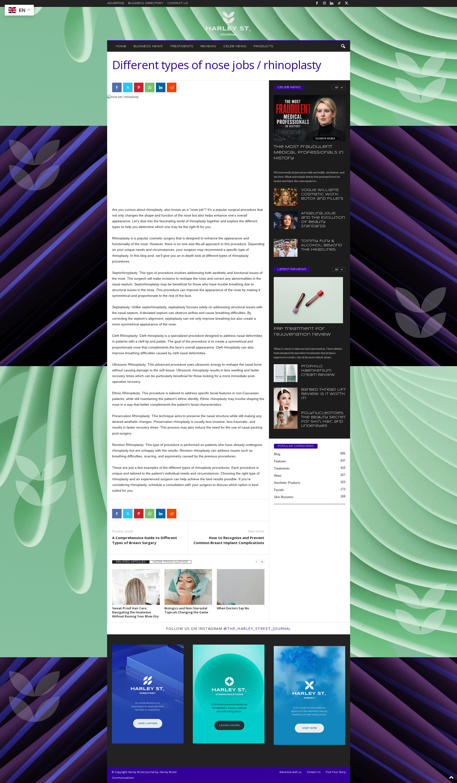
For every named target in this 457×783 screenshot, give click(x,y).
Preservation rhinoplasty (172, 422)
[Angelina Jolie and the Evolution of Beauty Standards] (286, 220)
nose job (197, 210)
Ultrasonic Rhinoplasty (129, 364)
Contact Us (177, 3)
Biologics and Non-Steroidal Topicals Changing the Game (186, 610)
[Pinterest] (139, 87)
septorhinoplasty (154, 307)
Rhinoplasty (121, 238)
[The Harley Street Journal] (228, 23)
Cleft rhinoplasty (151, 336)
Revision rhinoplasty (195, 450)
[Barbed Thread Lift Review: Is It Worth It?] (286, 405)
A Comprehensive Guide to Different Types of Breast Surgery (144, 540)
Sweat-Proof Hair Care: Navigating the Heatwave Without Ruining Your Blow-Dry (135, 612)
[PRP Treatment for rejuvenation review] (310, 300)
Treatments (181, 46)
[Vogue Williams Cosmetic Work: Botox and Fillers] (286, 197)
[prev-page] (256, 561)
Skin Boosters (283, 497)
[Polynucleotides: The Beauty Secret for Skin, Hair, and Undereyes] (286, 420)
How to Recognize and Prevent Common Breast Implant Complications (229, 540)
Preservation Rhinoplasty (131, 416)
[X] (346, 3)
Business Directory (146, 3)
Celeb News (234, 46)
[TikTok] (339, 3)
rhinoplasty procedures (211, 468)
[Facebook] (317, 3)
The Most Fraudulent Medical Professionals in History (308, 152)
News (278, 475)
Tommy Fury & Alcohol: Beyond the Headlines (321, 245)
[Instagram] (324, 3)
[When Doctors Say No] (240, 587)
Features (280, 461)
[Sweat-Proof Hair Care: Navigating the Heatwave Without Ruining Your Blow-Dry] (136, 587)
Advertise (115, 3)
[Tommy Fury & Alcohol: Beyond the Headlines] (286, 248)
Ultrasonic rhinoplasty (192, 370)
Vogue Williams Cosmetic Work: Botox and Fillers (322, 194)
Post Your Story (336, 772)
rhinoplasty (154, 210)
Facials (279, 490)
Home (121, 46)
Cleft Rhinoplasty (125, 336)
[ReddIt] (171, 87)
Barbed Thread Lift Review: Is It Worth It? (323, 394)
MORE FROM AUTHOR (170, 562)
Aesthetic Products (287, 483)
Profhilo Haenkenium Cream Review (318, 371)
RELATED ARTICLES (131, 562)
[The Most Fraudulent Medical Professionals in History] (310, 118)
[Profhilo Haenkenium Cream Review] (286, 373)
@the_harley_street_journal (257, 628)
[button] (343, 46)
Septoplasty (121, 307)
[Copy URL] (182, 87)
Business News (148, 46)
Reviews (208, 46)
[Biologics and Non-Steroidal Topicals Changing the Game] (188, 587)
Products (263, 46)
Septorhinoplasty (124, 273)
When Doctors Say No (233, 608)
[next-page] (262, 561)
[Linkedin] (332, 3)
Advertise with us (290, 772)
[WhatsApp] (149, 87)
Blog (277, 454)
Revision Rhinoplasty (128, 445)
